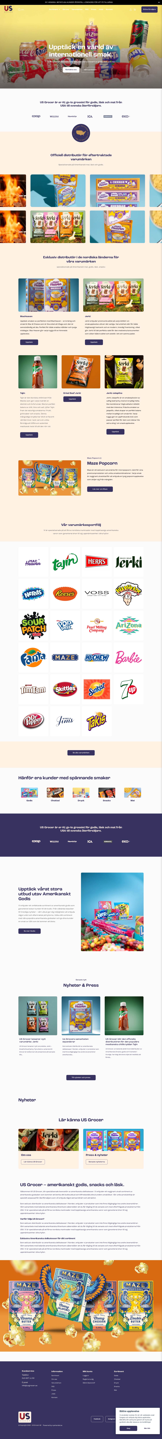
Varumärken (77, 9)
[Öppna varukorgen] (135, 9)
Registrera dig (88, 1379)
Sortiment (53, 9)
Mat (115, 1390)
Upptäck (29, 342)
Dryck (116, 1383)
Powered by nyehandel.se (52, 1425)
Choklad (117, 1379)
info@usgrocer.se (29, 1386)
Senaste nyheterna (97, 1162)
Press (93, 9)
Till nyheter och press (81, 1077)
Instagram (111, 1419)
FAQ (86, 9)
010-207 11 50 (28, 1378)
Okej (128, 1428)
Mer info (147, 1428)
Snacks (117, 1386)
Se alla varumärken (81, 753)
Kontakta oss (71, 70)
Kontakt (109, 9)
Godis (116, 1375)
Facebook (97, 1419)
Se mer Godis (29, 931)
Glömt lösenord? (89, 1383)
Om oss (66, 9)
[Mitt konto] (131, 9)
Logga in (86, 1375)
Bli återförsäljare (149, 9)
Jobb (101, 9)
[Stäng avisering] (159, 2)
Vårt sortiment (90, 70)
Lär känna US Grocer (33, 1162)
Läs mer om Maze (100, 489)
